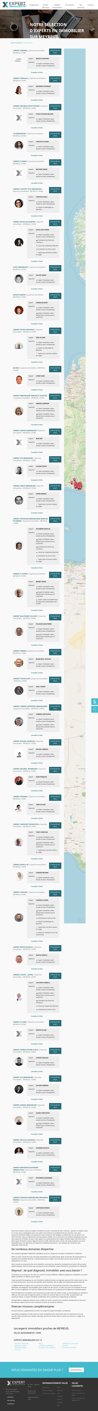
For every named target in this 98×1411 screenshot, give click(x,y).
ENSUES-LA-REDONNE (22, 1343)
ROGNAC (65, 1345)
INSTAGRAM (11, 1400)
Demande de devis (55, 51)
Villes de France (76, 1390)
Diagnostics (34, 5)
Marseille (59, 1390)
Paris (58, 1387)
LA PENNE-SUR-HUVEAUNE (47, 1347)
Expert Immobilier (16, 43)
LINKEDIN (10, 1397)
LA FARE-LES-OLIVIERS (69, 1347)
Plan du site (45, 1387)
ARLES (40, 1343)
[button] (74, 480)
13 (24, 43)
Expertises (22, 5)
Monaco (59, 1399)
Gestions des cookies (48, 1393)
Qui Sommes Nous (80, 6)
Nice (58, 1405)
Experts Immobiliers (57, 6)
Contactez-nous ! (76, 1370)
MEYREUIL (29, 43)
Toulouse (60, 1396)
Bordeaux (60, 1402)
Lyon (58, 1393)
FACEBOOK (10, 1404)
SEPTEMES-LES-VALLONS (70, 1343)
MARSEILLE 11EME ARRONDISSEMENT (21, 1346)
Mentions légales (47, 1390)
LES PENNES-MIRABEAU (46, 1345)
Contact (90, 5)
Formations (69, 5)
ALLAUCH (17, 1350)
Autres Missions (45, 6)
